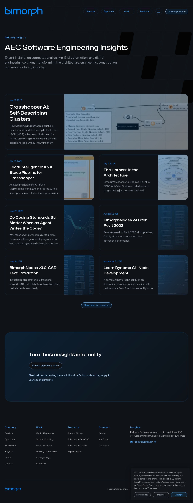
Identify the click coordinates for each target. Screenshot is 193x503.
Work (126, 11)
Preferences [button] (153, 488)
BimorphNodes (75, 433)
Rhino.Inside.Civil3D (77, 446)
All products (74, 452)
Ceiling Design (43, 458)
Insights (9, 452)
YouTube (103, 440)
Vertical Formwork (45, 433)
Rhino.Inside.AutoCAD (78, 440)
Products (144, 11)
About (8, 458)
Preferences (142, 495)
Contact (104, 446)
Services (91, 11)
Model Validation (44, 446)
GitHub (102, 433)
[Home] (24, 11)
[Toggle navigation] (158, 11)
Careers (9, 464)
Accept (179, 495)
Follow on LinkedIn (143, 442)
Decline (161, 495)
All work (41, 464)
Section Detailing (44, 440)
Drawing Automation (46, 452)
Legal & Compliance (118, 489)
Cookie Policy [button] (142, 485)
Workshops (10, 446)
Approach (109, 11)
